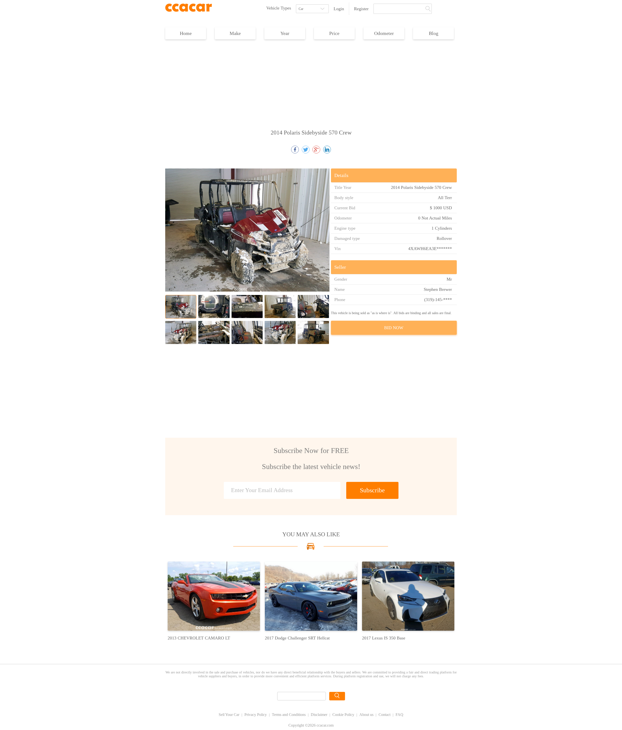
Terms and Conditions (289, 715)
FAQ (399, 715)
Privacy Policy (255, 715)
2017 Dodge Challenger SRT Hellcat (297, 638)
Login (339, 8)
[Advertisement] (311, 78)
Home (186, 33)
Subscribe (372, 490)
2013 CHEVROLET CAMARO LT (199, 638)
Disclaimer (319, 715)
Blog (433, 33)
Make (235, 33)
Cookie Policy (343, 715)
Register (361, 8)
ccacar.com (325, 725)
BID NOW (393, 327)
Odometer (384, 33)
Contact (384, 715)
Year (284, 33)
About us (366, 715)
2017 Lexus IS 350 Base (383, 638)
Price (334, 33)
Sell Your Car (229, 715)
